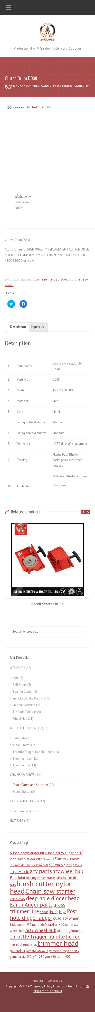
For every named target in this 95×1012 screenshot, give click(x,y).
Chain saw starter (50, 891)
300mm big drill (60, 865)
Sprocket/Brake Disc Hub (29, 698)
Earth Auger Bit (22, 811)
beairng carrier (36, 878)
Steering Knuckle (23, 705)
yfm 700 (63, 956)
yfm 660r (51, 957)
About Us (38, 980)
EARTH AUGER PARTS (24, 801)
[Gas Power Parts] (47, 40)
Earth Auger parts (31, 904)
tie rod (73, 936)
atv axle (22, 871)
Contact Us (55, 980)
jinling (53, 911)
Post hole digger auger (43, 914)
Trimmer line (21, 765)
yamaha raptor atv (64, 950)
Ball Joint (18, 877)
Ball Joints (19, 685)
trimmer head (58, 943)
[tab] (18, 327)
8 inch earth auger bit (62, 853)
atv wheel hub (68, 871)
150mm (59, 859)
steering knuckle (70, 930)
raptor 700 (56, 924)
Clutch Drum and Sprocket (56, 85)
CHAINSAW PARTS (28, 85)
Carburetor (19, 738)
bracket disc (55, 878)
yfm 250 (38, 957)
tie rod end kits (23, 944)
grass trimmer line (37, 908)
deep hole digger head (53, 898)
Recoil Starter (21, 745)
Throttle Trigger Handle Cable (33, 752)
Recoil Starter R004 (47, 603)
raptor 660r (39, 925)
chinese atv (17, 899)
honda (44, 912)
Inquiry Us (37, 327)
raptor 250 (24, 925)
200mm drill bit (20, 865)
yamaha (17, 950)
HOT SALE (16, 821)
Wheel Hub (19, 719)
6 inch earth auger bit (27, 852)
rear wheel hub (41, 930)
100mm (46, 859)
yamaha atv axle (37, 951)
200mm (72, 858)
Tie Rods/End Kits (24, 712)
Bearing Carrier (22, 691)
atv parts (41, 871)
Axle (15, 678)
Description (18, 327)
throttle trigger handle (37, 936)
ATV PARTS (17, 668)
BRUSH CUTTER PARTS (25, 728)
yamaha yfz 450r (21, 957)
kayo (62, 911)
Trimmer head (22, 758)
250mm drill (39, 865)
